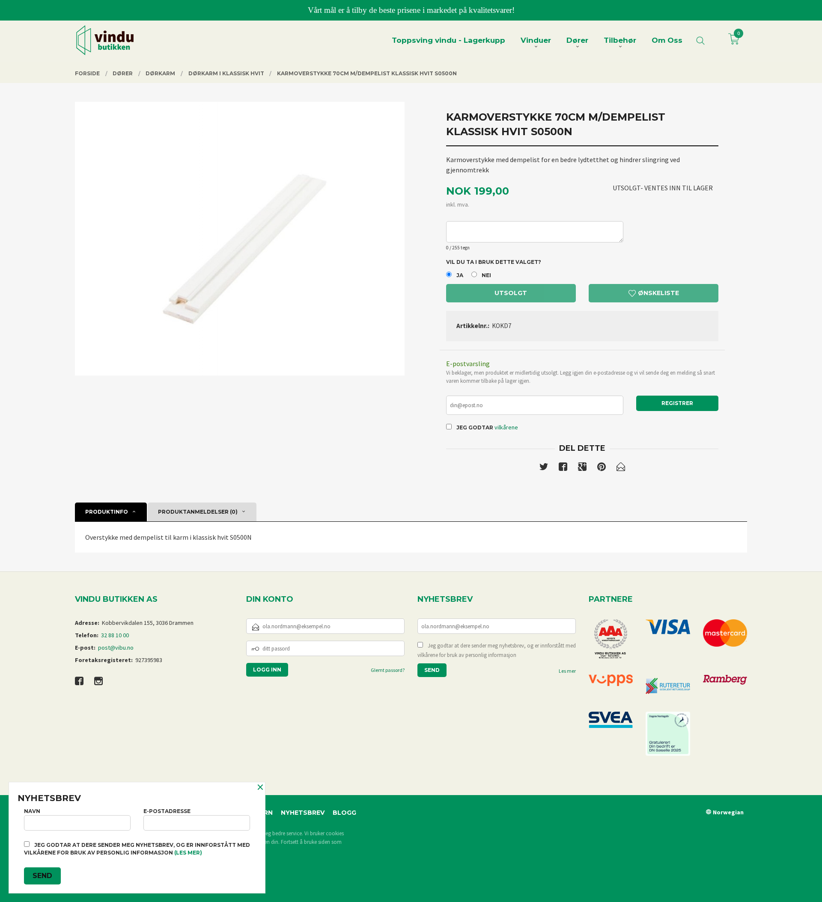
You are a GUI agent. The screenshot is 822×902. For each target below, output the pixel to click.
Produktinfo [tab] (106, 512)
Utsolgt (510, 293)
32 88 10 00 (115, 635)
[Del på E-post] (620, 468)
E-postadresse (167, 811)
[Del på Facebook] (563, 468)
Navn (32, 811)
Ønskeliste (657, 293)
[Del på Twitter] (543, 468)
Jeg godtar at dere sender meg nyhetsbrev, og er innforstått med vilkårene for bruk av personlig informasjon (496, 650)
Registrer (677, 403)
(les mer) (188, 852)
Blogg (344, 812)
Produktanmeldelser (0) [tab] (198, 512)
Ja (459, 275)
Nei (486, 275)
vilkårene (506, 427)
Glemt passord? (388, 670)
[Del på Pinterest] (601, 468)
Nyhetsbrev (303, 812)
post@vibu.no (116, 647)
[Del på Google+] (582, 468)
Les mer (567, 671)
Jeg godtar (474, 427)
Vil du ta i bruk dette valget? (493, 262)
